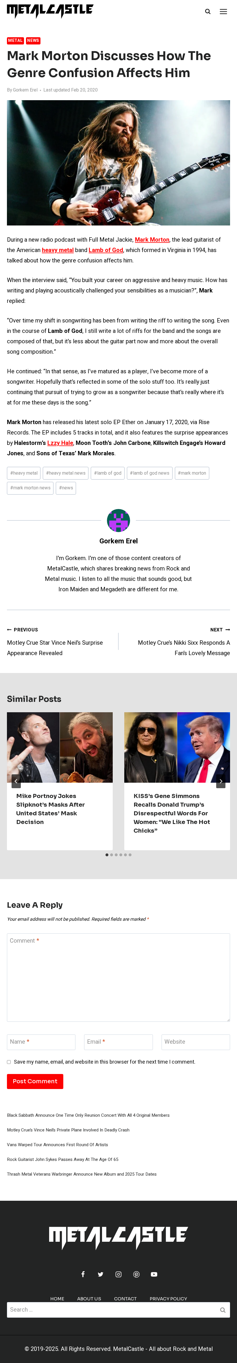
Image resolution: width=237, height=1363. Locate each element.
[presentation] (60, 747)
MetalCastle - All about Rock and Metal (163, 1349)
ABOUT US (89, 1299)
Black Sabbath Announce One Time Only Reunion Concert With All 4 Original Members (88, 1115)
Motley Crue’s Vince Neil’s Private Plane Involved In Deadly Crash (68, 1130)
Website (174, 1042)
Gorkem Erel (25, 90)
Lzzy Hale (60, 443)
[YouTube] (154, 1274)
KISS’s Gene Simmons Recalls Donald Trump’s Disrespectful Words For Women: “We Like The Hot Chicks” (172, 813)
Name (19, 1042)
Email (96, 1042)
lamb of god (107, 473)
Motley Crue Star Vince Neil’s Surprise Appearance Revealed (55, 642)
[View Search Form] (208, 11)
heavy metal (24, 473)
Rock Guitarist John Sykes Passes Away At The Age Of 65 (62, 1159)
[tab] (106, 854)
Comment (24, 941)
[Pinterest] (136, 1274)
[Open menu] (223, 11)
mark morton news (30, 487)
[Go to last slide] (16, 781)
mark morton (192, 473)
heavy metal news (66, 473)
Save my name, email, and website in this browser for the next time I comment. (104, 1062)
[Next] (220, 781)
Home (57, 1299)
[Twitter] (100, 1274)
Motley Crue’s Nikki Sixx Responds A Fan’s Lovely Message (184, 642)
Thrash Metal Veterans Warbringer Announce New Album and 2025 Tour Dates (82, 1174)
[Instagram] (118, 1274)
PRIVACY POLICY (168, 1299)
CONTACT (125, 1299)
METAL (15, 41)
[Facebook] (83, 1274)
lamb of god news (149, 473)
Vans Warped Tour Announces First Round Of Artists (57, 1145)
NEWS (33, 41)
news (66, 487)
